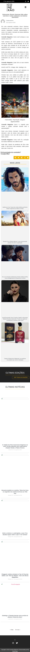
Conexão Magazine (13, 649)
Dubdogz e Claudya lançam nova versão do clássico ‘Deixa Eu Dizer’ (15, 616)
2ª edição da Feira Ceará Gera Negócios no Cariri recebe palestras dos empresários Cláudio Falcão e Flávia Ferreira (15, 446)
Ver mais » (17, 629)
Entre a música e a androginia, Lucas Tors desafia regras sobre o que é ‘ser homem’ (15, 533)
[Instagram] (25, 1)
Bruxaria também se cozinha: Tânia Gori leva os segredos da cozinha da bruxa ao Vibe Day (15, 492)
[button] (25, 7)
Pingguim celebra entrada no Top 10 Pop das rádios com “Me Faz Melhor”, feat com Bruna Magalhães (15, 576)
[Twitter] (28, 1)
